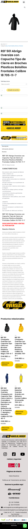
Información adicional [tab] (7, 149)
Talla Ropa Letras (5, 81)
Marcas (16, 45)
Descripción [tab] (5, 146)
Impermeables (11, 45)
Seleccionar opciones (5, 364)
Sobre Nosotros (14, 476)
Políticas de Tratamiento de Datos (14, 480)
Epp (7, 45)
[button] (24, 2)
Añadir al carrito (13, 90)
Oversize (21, 45)
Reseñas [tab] (4, 151)
